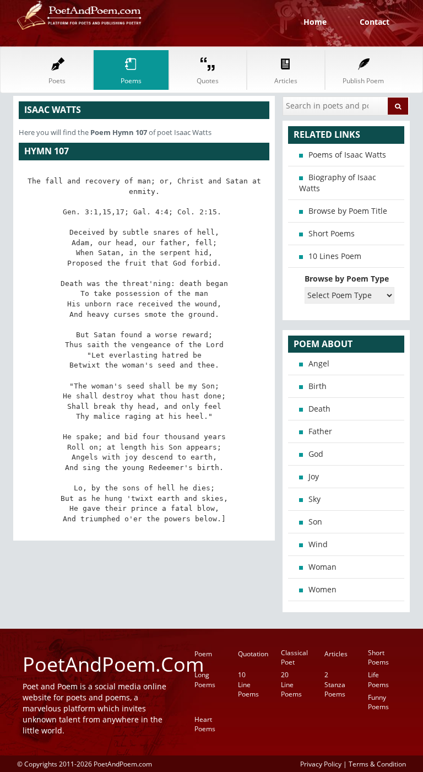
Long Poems (204, 679)
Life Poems (378, 679)
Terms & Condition (377, 763)
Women (322, 589)
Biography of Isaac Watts (337, 182)
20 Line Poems (291, 684)
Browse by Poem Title (347, 211)
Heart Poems (204, 724)
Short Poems (331, 233)
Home (315, 22)
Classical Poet (294, 657)
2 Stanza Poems (334, 684)
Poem (203, 653)
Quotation (253, 653)
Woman (322, 567)
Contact (374, 22)
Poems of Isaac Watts (347, 154)
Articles (336, 653)
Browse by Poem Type (347, 278)
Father (320, 431)
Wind (318, 544)
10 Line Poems (248, 684)
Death (319, 408)
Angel (318, 363)
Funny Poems (378, 702)
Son (315, 521)
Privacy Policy (320, 763)
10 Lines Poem (334, 256)
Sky (314, 499)
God (315, 454)
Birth (317, 386)
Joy (313, 476)
